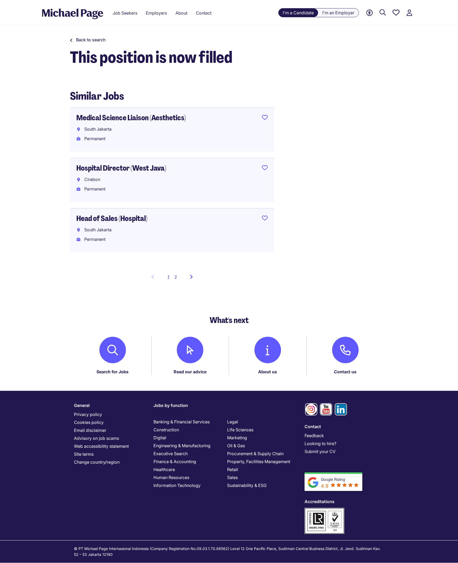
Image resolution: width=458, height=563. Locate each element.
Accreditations (319, 501)
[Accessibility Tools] (369, 13)
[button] (88, 39)
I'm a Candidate (298, 12)
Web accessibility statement (101, 446)
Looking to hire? (320, 443)
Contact (313, 426)
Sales (232, 477)
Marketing (237, 437)
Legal (232, 421)
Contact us (345, 371)
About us (267, 371)
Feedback (314, 435)
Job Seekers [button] (125, 13)
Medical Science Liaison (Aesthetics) (131, 118)
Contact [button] (204, 13)
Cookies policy (89, 422)
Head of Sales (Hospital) (111, 218)
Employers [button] (156, 13)
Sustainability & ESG (247, 485)
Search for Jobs (112, 371)
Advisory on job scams (96, 438)
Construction (166, 429)
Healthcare (164, 469)
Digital (159, 437)
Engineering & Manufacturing (181, 445)
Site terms (84, 454)
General (82, 405)
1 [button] (170, 278)
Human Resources (171, 477)
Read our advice (190, 371)
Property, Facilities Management (258, 461)
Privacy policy (88, 414)
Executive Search (170, 453)
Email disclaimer (90, 430)
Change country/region (97, 462)
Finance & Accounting (174, 461)
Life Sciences (240, 429)
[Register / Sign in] (409, 12)
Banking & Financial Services (181, 421)
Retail (232, 469)
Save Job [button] (265, 118)
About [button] (181, 13)
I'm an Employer (338, 12)
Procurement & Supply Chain (255, 453)
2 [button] (175, 277)
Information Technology (177, 485)
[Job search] (383, 13)
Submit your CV (320, 451)
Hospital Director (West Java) (121, 168)
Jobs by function (170, 405)
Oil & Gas (236, 445)
